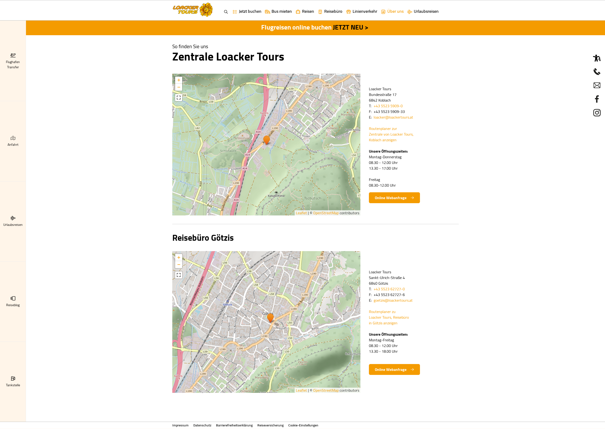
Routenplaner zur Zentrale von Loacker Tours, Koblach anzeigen (391, 134)
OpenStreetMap (326, 212)
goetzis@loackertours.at (393, 300)
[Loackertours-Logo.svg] (192, 9)
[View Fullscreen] (178, 97)
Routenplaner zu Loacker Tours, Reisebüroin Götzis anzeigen (389, 317)
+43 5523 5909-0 (388, 105)
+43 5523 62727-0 (389, 288)
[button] (13, 55)
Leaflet (301, 212)
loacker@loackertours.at (393, 117)
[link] (278, 10)
